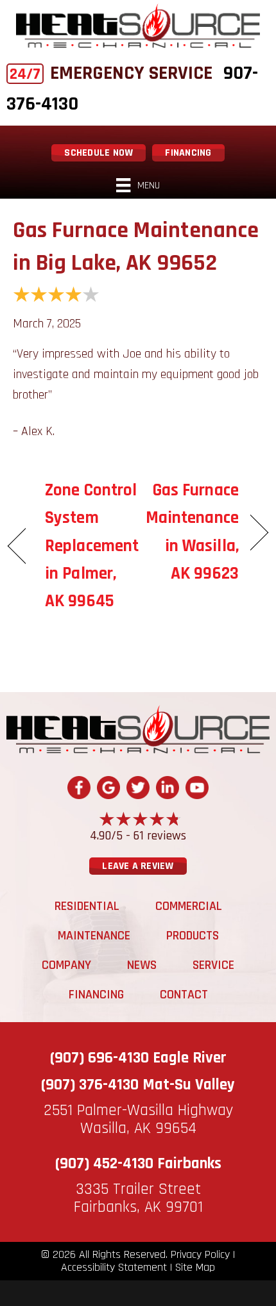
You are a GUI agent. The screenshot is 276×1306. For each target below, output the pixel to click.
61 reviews (160, 835)
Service (213, 965)
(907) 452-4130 (104, 1163)
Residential (87, 906)
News (142, 965)
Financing (96, 994)
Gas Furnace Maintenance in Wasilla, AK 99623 (192, 531)
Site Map (195, 1267)
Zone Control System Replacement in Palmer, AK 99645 (92, 545)
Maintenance (94, 935)
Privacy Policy (200, 1254)
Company (66, 965)
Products (192, 935)
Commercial (188, 906)
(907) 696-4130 (99, 1058)
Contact (184, 994)
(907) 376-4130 (90, 1085)
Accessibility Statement (114, 1267)
